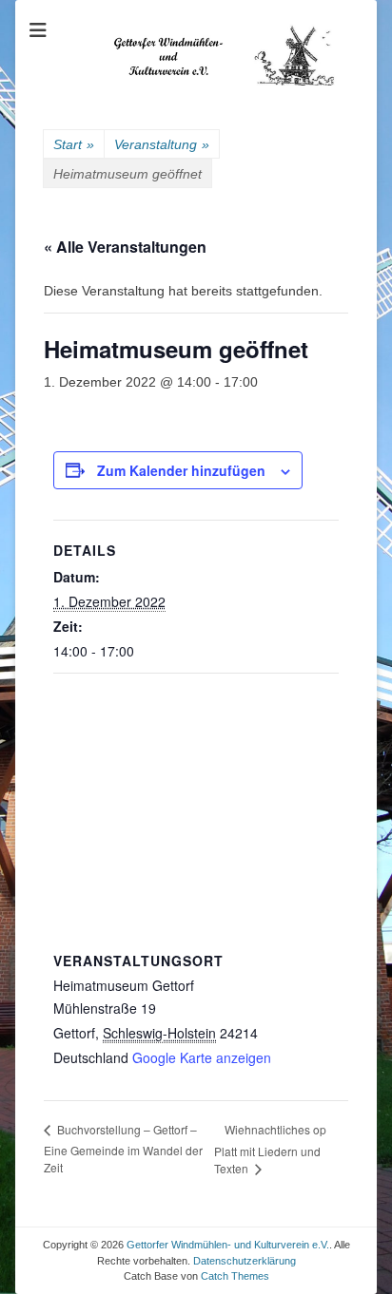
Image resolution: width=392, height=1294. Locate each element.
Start (73, 144)
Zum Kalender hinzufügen (181, 470)
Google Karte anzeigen (201, 1057)
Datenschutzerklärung (244, 1260)
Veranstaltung (161, 144)
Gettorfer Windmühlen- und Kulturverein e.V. (228, 1244)
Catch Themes (235, 1276)
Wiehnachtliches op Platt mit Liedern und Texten (270, 1149)
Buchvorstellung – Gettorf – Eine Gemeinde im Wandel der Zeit (123, 1148)
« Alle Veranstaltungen (125, 246)
